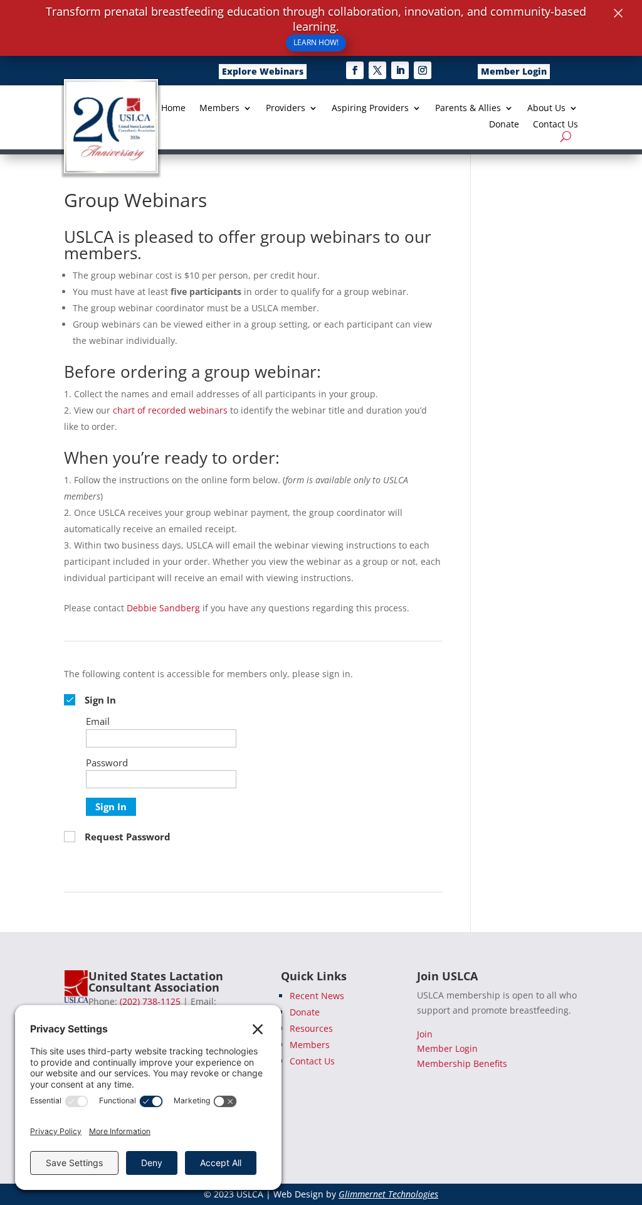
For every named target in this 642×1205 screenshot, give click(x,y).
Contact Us (555, 125)
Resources (311, 1028)
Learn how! (316, 42)
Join (425, 1034)
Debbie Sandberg (163, 608)
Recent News (317, 996)
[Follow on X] (377, 70)
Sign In (111, 806)
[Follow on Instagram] (422, 70)
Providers (285, 109)
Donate (504, 125)
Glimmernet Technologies (388, 1194)
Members (219, 109)
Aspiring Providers (370, 109)
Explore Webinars (262, 71)
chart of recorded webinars (170, 410)
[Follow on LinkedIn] (400, 70)
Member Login (514, 71)
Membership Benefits (462, 1063)
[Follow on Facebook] (355, 70)
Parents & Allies (468, 109)
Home (173, 109)
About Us (546, 109)
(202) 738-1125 (150, 1001)
